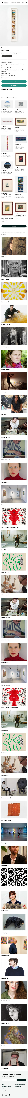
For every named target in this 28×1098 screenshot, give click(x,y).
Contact (4, 1090)
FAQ (3, 1084)
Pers (3, 1088)
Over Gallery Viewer (6, 1086)
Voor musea (18, 1086)
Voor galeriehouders (20, 1084)
